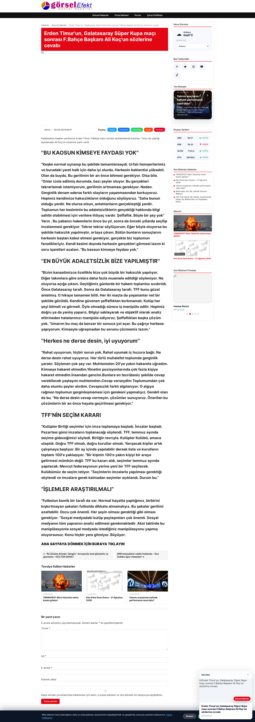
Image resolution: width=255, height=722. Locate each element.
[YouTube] (201, 66)
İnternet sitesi (48, 679)
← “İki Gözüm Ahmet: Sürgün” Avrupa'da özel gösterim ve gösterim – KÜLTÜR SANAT (75, 555)
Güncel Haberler (100, 15)
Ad (43, 656)
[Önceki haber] (200, 95)
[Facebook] (177, 66)
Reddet (189, 716)
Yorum (45, 628)
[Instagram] (193, 66)
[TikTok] (177, 75)
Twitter (112, 130)
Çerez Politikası (155, 15)
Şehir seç (181, 40)
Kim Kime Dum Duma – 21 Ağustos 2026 (191, 181)
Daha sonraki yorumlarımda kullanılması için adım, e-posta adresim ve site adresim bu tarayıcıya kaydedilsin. (102, 694)
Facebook (124, 130)
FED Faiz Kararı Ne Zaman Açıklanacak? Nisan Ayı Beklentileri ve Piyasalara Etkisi (194, 199)
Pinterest (159, 130)
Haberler (45, 25)
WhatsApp (137, 130)
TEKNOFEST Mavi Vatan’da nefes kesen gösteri (191, 175)
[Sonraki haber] (207, 95)
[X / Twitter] (185, 66)
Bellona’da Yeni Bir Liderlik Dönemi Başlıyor (191, 192)
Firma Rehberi (122, 15)
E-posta (46, 667)
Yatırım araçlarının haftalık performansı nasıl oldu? (193, 186)
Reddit (148, 130)
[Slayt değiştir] (187, 314)
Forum (138, 15)
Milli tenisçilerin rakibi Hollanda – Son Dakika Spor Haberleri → (138, 555)
